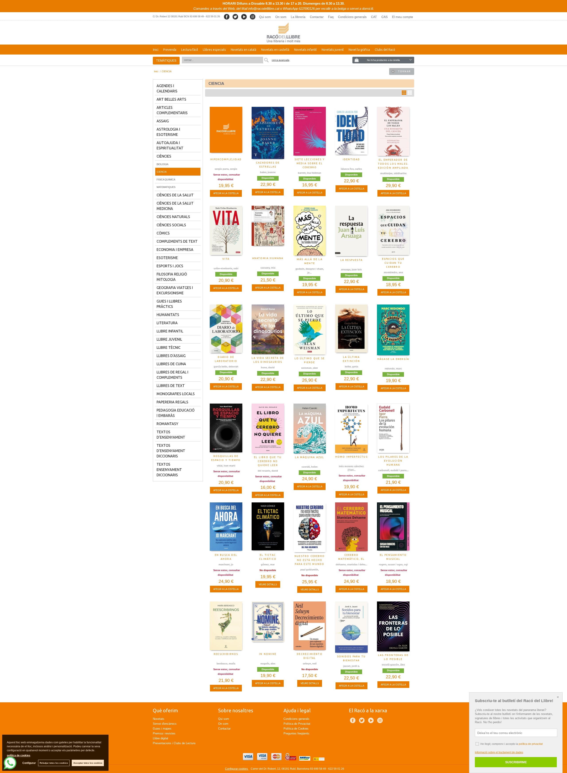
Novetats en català (243, 49)
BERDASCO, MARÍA (226, 663)
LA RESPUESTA (351, 260)
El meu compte (402, 17)
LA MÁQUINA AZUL (309, 457)
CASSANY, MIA (267, 267)
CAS (384, 17)
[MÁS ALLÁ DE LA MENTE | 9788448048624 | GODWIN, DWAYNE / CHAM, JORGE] (309, 231)
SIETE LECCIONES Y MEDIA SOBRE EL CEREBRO (310, 163)
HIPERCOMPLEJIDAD (226, 159)
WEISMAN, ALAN (309, 368)
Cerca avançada (280, 60)
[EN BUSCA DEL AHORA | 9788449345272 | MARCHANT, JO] (226, 526)
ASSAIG (163, 121)
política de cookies (18, 755)
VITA (225, 259)
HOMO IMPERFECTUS (351, 456)
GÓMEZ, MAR (268, 564)
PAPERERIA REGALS (172, 402)
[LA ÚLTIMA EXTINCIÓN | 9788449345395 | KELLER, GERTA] (351, 329)
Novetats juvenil (333, 49)
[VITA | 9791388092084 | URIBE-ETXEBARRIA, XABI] (226, 230)
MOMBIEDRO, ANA (393, 272)
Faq (331, 17)
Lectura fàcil (189, 49)
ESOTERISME (167, 258)
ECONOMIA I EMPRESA (175, 250)
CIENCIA (162, 171)
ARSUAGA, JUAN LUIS (351, 269)
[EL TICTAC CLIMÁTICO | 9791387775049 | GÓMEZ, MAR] (268, 526)
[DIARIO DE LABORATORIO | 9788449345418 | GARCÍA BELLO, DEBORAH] (226, 329)
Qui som (265, 17)
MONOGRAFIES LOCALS (176, 394)
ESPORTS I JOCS (170, 266)
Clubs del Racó (385, 49)
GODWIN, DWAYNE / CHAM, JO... (309, 270)
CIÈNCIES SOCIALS (171, 225)
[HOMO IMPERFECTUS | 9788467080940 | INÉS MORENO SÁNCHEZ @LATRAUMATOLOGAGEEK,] (351, 428)
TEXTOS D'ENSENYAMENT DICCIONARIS (171, 450)
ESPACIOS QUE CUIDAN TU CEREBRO (393, 263)
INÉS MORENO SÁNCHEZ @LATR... (351, 468)
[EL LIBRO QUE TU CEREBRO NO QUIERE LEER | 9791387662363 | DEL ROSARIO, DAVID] (268, 428)
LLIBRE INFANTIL (170, 331)
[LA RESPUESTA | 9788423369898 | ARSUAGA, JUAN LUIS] (351, 231)
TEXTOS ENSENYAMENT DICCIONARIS (169, 469)
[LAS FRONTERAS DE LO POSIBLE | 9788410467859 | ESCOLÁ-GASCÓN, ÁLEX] (393, 626)
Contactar (317, 17)
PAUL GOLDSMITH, (309, 569)
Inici (155, 49)
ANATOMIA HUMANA (268, 258)
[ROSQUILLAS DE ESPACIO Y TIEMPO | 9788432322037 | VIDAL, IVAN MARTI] (226, 428)
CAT (374, 17)
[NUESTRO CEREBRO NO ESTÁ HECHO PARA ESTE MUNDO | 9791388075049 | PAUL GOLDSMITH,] (309, 527)
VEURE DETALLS (268, 584)
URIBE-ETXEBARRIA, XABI (226, 268)
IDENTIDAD (351, 159)
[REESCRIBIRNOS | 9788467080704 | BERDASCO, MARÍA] (226, 625)
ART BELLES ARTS (171, 99)
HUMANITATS (168, 315)
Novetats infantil (305, 49)
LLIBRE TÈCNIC (169, 347)
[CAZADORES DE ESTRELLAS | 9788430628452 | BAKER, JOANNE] (268, 133)
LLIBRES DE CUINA (171, 364)
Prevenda (169, 49)
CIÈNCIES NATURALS (173, 217)
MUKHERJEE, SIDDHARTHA (393, 173)
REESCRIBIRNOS (226, 654)
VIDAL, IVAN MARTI (226, 465)
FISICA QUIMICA (166, 179)
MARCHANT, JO (226, 564)
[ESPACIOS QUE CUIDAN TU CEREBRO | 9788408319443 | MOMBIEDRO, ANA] (393, 230)
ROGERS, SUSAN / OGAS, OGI (393, 564)
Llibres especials (214, 49)
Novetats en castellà (275, 49)
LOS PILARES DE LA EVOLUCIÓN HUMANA (393, 460)
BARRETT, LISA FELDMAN (309, 173)
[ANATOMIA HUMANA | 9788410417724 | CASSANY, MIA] (268, 230)
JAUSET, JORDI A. (351, 666)
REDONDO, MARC (393, 368)
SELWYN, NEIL (310, 663)
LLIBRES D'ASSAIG (171, 356)
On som (280, 17)
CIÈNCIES (164, 156)
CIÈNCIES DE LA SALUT (175, 195)
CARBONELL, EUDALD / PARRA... (393, 470)
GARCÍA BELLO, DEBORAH (226, 366)
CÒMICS (163, 233)
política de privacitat (531, 744)
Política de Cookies (296, 728)
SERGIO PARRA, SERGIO (226, 169)
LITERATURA (167, 323)
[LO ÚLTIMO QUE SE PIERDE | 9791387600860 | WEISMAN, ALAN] (309, 330)
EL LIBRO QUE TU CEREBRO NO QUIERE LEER (268, 461)
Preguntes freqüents (296, 733)
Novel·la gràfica (359, 49)
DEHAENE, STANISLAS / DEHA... (351, 564)
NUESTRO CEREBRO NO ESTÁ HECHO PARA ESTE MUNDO (310, 560)
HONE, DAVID (268, 367)
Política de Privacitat (297, 723)
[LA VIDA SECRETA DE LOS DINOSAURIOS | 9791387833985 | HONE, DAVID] (268, 329)
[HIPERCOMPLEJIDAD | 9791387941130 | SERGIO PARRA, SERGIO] (226, 131)
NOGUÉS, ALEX (267, 663)
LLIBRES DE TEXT (171, 386)
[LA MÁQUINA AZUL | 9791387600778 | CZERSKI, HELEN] (309, 428)
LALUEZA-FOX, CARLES (351, 169)
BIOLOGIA (162, 164)
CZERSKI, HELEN (310, 466)
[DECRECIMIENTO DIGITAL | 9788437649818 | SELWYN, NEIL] (309, 625)
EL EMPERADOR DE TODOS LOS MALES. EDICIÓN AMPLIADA (393, 163)
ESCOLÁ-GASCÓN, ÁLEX (393, 664)
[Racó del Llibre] (283, 32)
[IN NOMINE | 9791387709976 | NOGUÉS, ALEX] (268, 625)
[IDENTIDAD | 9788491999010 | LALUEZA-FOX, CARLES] (351, 131)
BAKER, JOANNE (268, 172)
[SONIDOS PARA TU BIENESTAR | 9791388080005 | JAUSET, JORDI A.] (351, 627)
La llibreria (298, 17)
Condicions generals (352, 17)
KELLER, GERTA (351, 366)
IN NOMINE (267, 654)
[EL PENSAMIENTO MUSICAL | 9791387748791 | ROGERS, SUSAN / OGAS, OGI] (393, 526)
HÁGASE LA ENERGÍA (393, 359)
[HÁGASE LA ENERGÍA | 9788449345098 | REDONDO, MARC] (393, 330)
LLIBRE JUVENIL (169, 339)
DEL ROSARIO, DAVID (268, 470)
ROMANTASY (167, 424)
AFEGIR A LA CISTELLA (226, 193)
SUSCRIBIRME (516, 762)
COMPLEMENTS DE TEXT (177, 241)
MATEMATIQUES (166, 187)
